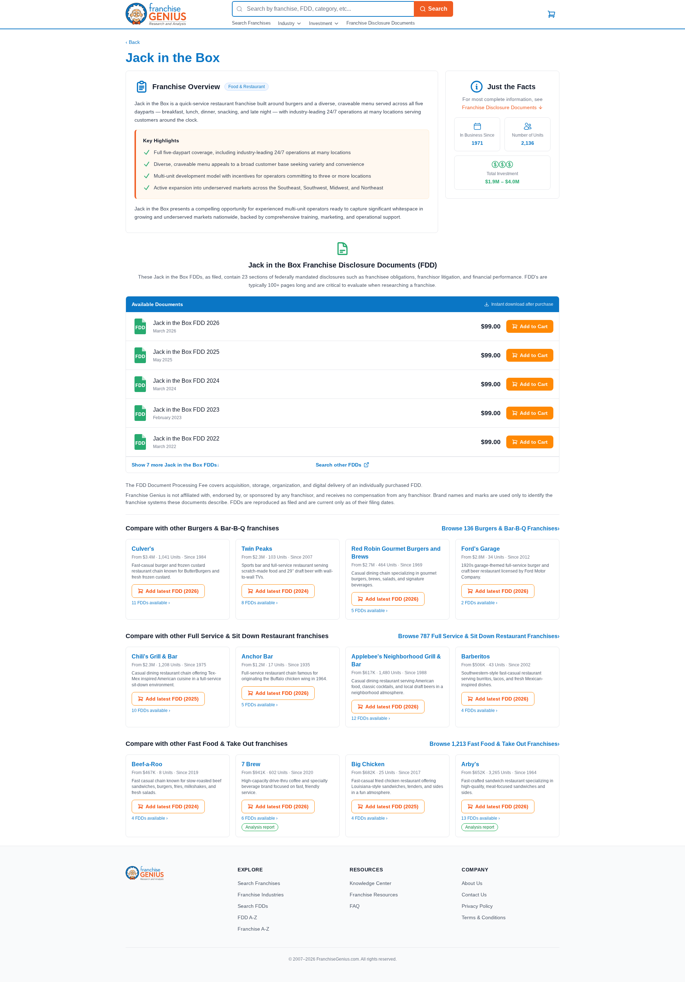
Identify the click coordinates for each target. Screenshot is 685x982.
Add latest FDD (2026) (172, 591)
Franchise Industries (261, 894)
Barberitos (475, 656)
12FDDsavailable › (370, 718)
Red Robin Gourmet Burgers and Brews (396, 553)
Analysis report (259, 827)
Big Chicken (368, 764)
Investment (320, 23)
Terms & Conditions (484, 917)
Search (437, 9)
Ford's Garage (480, 549)
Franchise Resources (374, 894)
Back (133, 42)
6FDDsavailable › (260, 818)
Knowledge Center (370, 883)
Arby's (470, 764)
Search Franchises (251, 23)
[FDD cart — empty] (551, 14)
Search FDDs (253, 906)
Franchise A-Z (253, 929)
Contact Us (474, 894)
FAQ (355, 906)
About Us (472, 883)
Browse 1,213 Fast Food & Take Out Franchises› (494, 744)
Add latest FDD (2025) (172, 699)
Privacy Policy (477, 906)
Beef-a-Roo (147, 764)
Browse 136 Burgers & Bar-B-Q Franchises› (500, 528)
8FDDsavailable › (260, 602)
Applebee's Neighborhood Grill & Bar (396, 660)
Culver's (143, 549)
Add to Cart (534, 326)
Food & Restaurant (246, 86)
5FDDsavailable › (369, 610)
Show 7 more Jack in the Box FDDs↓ (175, 465)
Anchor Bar (257, 656)
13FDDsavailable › (480, 818)
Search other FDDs (338, 465)
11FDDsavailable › (151, 602)
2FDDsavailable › (479, 602)
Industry (286, 23)
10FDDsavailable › (151, 710)
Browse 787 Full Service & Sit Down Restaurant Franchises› (478, 636)
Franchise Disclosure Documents (380, 23)
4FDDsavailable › (479, 710)
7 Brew (251, 764)
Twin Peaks (257, 549)
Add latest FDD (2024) (282, 591)
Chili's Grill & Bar (154, 656)
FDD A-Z (247, 917)
